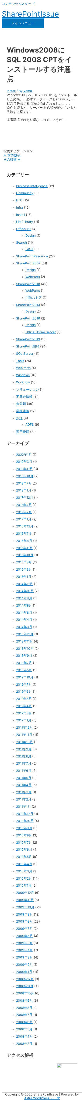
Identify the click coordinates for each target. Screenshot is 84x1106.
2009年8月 (24, 921)
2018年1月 (23, 490)
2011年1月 (23, 806)
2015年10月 (24, 555)
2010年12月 (24, 814)
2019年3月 (24, 461)
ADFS (29, 424)
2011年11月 (24, 735)
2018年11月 (24, 469)
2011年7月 (23, 763)
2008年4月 (24, 1036)
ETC (19, 200)
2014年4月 (24, 619)
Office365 (23, 229)
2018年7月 (24, 483)
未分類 (21, 404)
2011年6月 (24, 770)
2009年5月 (24, 943)
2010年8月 (24, 835)
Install (11, 91)
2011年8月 (23, 756)
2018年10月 (24, 476)
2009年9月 (24, 914)
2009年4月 (24, 950)
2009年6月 (24, 936)
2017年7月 (24, 505)
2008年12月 (25, 979)
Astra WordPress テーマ (42, 1098)
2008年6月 (24, 1022)
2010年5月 (24, 857)
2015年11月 (24, 548)
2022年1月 (24, 454)
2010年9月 (24, 828)
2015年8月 (24, 562)
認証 (19, 418)
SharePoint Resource (32, 256)
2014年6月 (24, 612)
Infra (19, 207)
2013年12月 (24, 634)
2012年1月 (23, 720)
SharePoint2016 (28, 318)
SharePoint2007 (28, 263)
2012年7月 (24, 684)
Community (24, 193)
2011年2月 (23, 799)
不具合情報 (24, 397)
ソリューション (27, 389)
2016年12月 (24, 526)
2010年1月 (24, 885)
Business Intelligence (32, 186)
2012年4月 (24, 706)
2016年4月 (24, 541)
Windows (23, 375)
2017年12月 (24, 497)
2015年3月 (24, 569)
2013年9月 (24, 655)
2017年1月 (23, 519)
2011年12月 (24, 727)
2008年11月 (24, 986)
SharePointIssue (30, 13)
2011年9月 (24, 749)
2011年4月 (24, 785)
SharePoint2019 (28, 339)
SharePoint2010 (28, 284)
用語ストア (33, 297)
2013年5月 (24, 670)
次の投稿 (12, 159)
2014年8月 (24, 605)
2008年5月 (24, 1029)
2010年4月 (24, 864)
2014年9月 (24, 598)
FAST (29, 249)
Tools (20, 361)
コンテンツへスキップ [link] (18, 4)
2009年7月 (24, 928)
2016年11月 (24, 533)
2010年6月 (24, 849)
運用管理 (22, 432)
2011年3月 (24, 792)
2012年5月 (24, 699)
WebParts (32, 277)
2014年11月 (24, 584)
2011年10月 (24, 742)
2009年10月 (25, 907)
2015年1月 (23, 577)
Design (30, 235)
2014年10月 (25, 591)
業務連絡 (22, 411)
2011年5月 (23, 778)
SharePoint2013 (28, 305)
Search (21, 242)
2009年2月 (24, 964)
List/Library (24, 222)
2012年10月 (24, 677)
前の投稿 (12, 155)
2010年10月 (25, 821)
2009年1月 (24, 972)
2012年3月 (24, 713)
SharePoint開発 (27, 346)
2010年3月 (24, 871)
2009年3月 (24, 957)
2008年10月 (25, 993)
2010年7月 (24, 842)
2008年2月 (24, 1044)
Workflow (23, 382)
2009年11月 (25, 900)
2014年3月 (24, 627)
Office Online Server (40, 332)
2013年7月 (24, 663)
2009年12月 (25, 893)
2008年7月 (24, 1015)
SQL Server (24, 353)
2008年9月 (24, 1000)
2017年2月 (24, 512)
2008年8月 (24, 1008)
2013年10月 (25, 648)
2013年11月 (24, 641)
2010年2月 (24, 878)
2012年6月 (24, 691)
